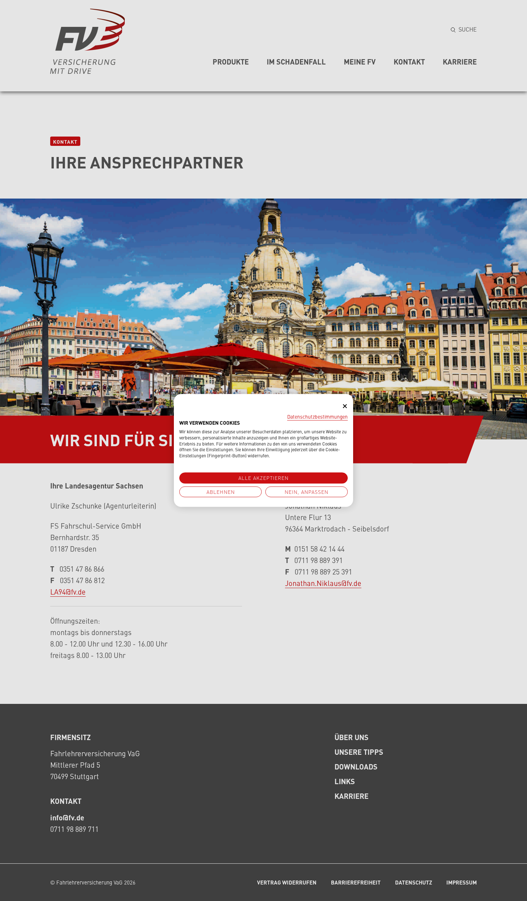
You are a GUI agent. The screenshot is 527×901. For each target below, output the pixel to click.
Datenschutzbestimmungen (317, 416)
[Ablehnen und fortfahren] (345, 406)
